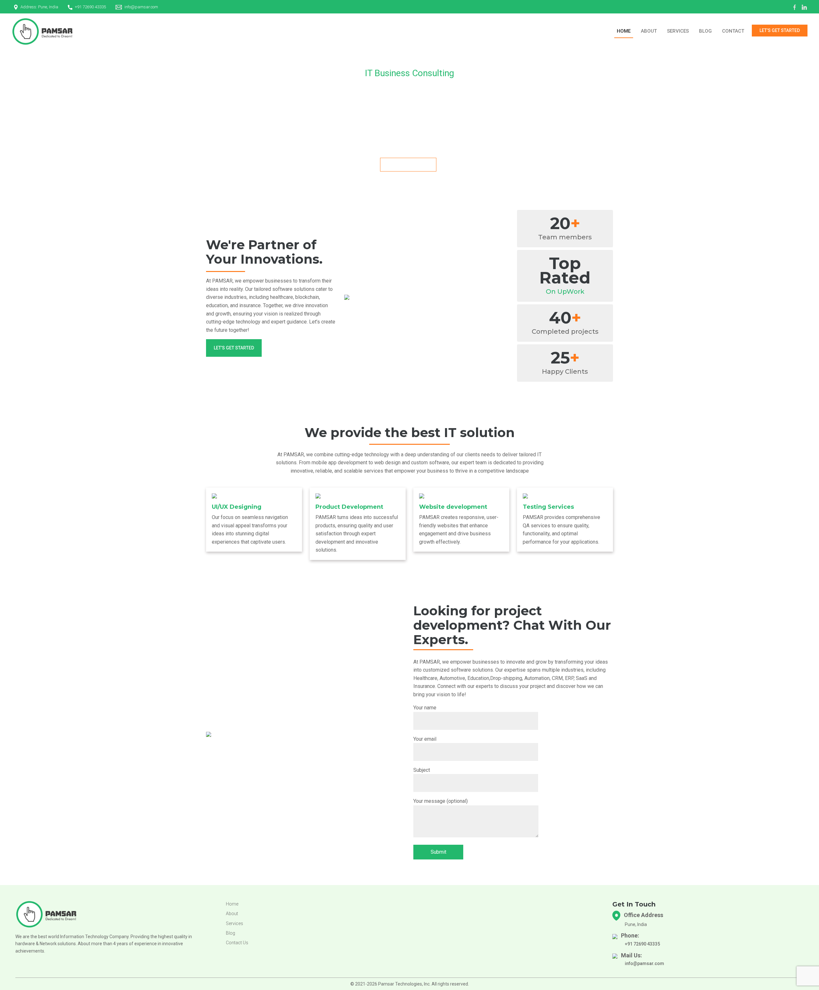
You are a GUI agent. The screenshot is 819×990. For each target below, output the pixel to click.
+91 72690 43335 (90, 6)
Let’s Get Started (779, 30)
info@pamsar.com (141, 6)
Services (678, 31)
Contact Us (237, 942)
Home (624, 31)
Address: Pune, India (39, 6)
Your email (424, 739)
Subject (421, 770)
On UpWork (565, 291)
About (649, 31)
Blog (705, 31)
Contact (733, 31)
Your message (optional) (440, 801)
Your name (424, 708)
